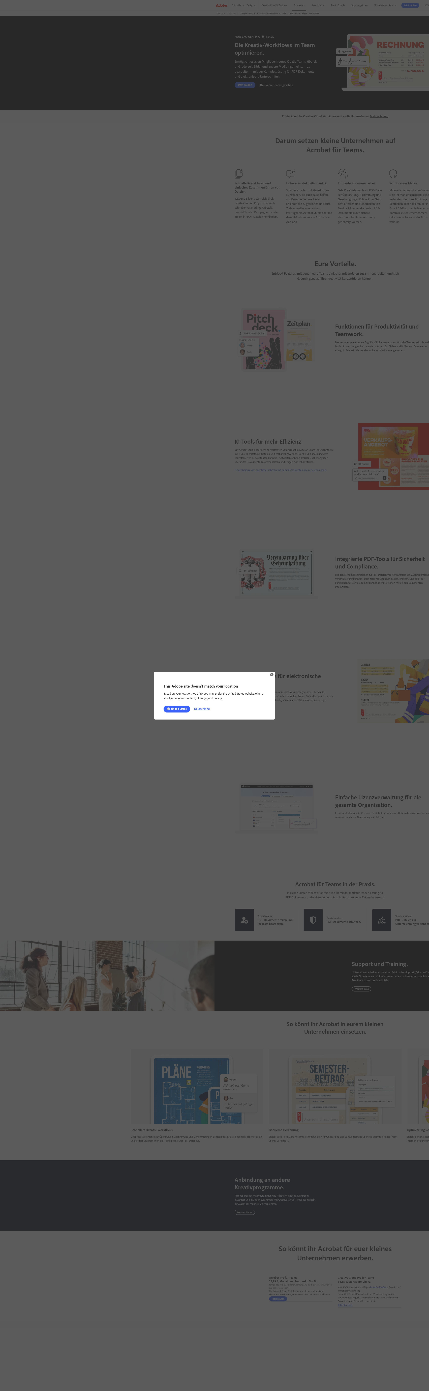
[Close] (272, 674)
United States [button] (179, 708)
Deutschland (202, 709)
